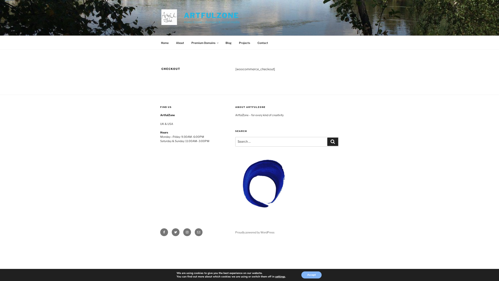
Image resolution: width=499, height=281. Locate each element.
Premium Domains (203, 42)
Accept (311, 275)
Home (165, 42)
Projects (244, 42)
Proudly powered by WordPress (254, 232)
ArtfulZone (211, 15)
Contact (262, 42)
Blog (229, 42)
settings (280, 276)
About (180, 42)
